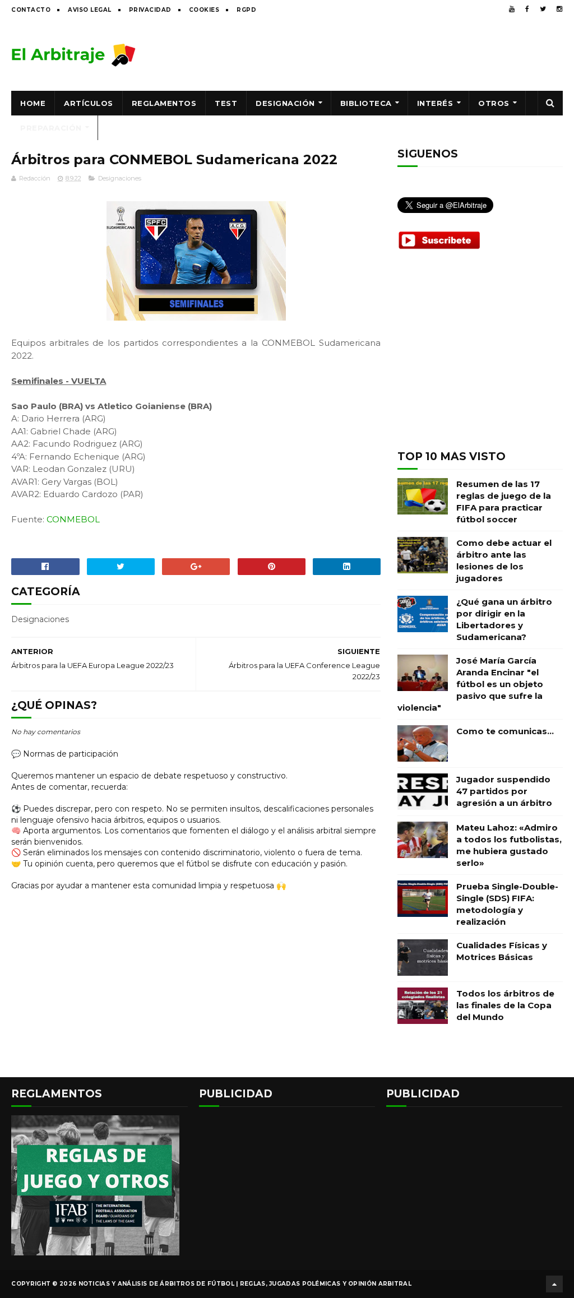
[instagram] (559, 9)
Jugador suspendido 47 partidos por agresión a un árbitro (504, 791)
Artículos (88, 103)
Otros (494, 103)
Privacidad (150, 9)
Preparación (51, 127)
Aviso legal (90, 9)
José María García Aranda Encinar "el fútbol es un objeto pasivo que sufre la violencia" (470, 684)
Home (32, 103)
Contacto (30, 9)
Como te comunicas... (505, 731)
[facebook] (527, 9)
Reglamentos (164, 103)
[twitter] (543, 9)
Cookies (204, 9)
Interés (435, 103)
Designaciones (119, 178)
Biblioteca (366, 103)
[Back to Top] (554, 1284)
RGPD (246, 9)
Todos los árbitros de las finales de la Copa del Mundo (505, 1005)
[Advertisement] (359, 54)
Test (226, 103)
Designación (285, 103)
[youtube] (512, 9)
